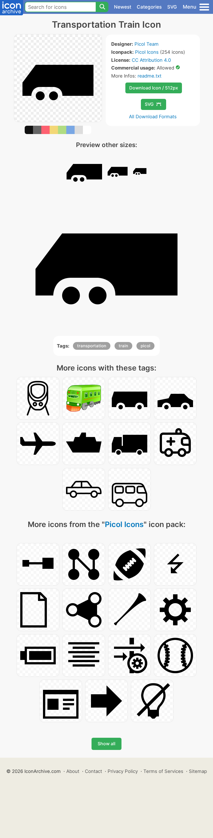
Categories (149, 7)
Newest (122, 7)
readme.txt (149, 76)
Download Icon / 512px (153, 88)
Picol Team (147, 44)
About (72, 771)
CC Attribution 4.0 (151, 60)
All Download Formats (153, 116)
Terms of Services (163, 771)
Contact (93, 771)
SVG (172, 7)
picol (145, 345)
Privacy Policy (123, 771)
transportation (91, 345)
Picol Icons (147, 52)
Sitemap (198, 771)
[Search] (102, 7)
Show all (106, 743)
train (123, 345)
